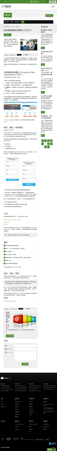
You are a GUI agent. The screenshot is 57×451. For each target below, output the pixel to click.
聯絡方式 (31, 421)
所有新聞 (7, 22)
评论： (9, 352)
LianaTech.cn (6, 1)
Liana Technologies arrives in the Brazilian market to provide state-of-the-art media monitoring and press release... (35, 388)
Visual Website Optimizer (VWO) (12, 219)
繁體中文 (44, 1)
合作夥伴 (21, 429)
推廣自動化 (21, 411)
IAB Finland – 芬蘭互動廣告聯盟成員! (47, 439)
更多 (14, 55)
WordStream (7, 120)
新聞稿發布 (21, 414)
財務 (35, 431)
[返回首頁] (6, 6)
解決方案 (17, 398)
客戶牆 (35, 402)
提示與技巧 (17, 22)
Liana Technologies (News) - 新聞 (49, 405)
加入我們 (3, 421)
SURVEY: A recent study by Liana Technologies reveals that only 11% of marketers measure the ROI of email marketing (21, 388)
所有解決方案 (21, 402)
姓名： (7, 346)
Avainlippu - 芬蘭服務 (3, 439)
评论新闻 (26, 54)
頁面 (54, 6)
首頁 (2, 398)
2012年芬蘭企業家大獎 (27, 439)
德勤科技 (40, 439)
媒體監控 (21, 416)
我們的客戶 (7, 406)
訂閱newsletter (49, 426)
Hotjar (6, 224)
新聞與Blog (7, 27)
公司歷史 (21, 426)
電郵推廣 (21, 404)
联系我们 (7, 35)
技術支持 (35, 429)
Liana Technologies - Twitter (52, 443)
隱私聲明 (49, 429)
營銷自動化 (35, 411)
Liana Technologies (21, 424)
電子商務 (21, 406)
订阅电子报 (10, 336)
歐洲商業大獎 (16, 439)
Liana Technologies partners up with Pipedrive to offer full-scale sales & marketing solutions (49, 387)
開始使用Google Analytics (11, 301)
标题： (9, 349)
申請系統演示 (49, 424)
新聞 (12, 22)
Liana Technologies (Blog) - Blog (49, 412)
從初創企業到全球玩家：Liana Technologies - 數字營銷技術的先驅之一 (46, 72)
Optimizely (7, 222)
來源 (6, 121)
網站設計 (21, 409)
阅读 (43, 47)
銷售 (35, 426)
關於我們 (17, 421)
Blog (23, 22)
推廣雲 (7, 404)
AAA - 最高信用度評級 (9, 439)
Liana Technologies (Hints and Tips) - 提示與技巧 (49, 408)
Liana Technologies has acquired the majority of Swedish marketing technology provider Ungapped (7, 388)
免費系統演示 (53, 1)
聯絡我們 (45, 421)
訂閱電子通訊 (35, 1)
